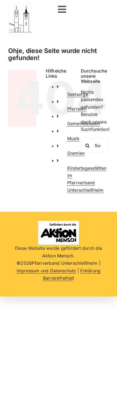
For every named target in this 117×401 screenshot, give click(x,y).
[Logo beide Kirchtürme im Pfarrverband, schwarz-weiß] (20, 3)
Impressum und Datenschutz (46, 270)
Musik (73, 138)
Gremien (76, 153)
